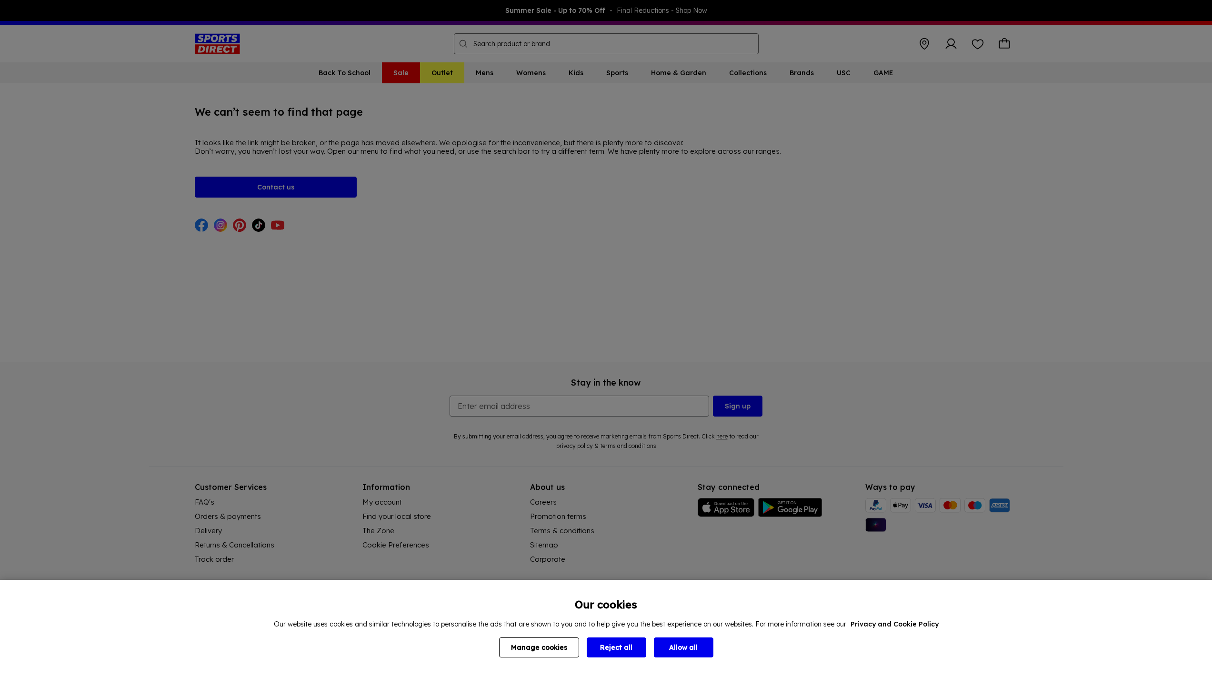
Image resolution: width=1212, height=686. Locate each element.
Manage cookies (539, 647)
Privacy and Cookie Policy (895, 624)
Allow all (683, 647)
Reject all (616, 647)
